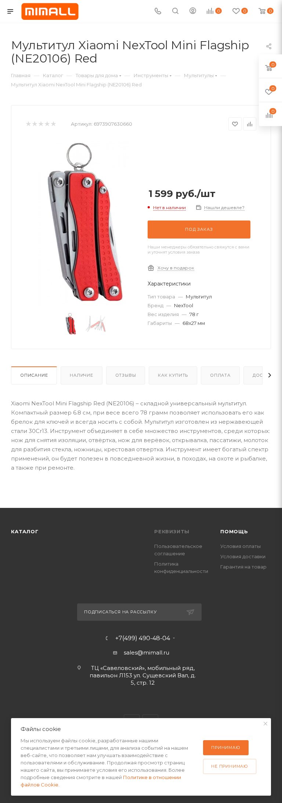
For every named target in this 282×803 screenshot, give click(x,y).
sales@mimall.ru (146, 652)
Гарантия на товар (243, 567)
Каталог (25, 531)
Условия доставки (242, 556)
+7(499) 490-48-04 (142, 638)
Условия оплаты (240, 546)
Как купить (173, 375)
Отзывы (125, 375)
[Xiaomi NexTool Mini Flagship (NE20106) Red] (83, 222)
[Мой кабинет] (192, 11)
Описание (34, 375)
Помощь (234, 531)
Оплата (220, 375)
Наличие (81, 375)
